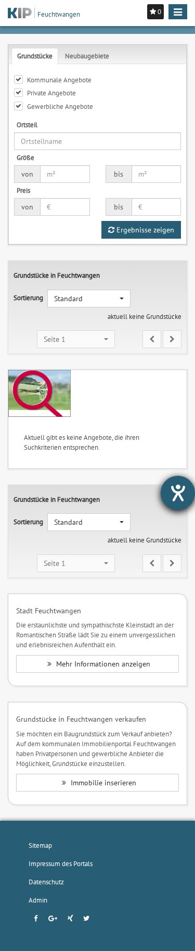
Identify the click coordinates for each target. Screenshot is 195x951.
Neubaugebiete (87, 55)
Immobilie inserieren (102, 782)
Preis (23, 190)
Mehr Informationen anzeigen (102, 664)
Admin (38, 900)
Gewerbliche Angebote (60, 106)
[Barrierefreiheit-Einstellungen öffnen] (178, 493)
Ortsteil (27, 124)
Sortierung (28, 297)
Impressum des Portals (61, 863)
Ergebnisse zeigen (144, 229)
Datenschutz (46, 881)
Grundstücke (35, 55)
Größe (25, 157)
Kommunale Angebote (59, 79)
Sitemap (40, 845)
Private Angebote (51, 92)
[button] (89, 298)
